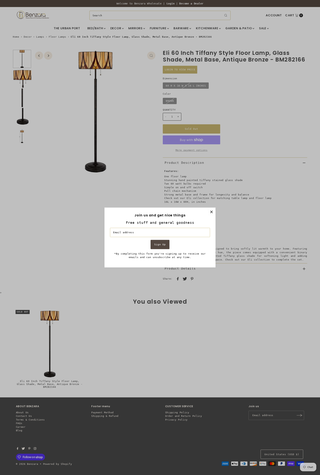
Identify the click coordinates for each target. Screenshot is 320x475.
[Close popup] (211, 212)
